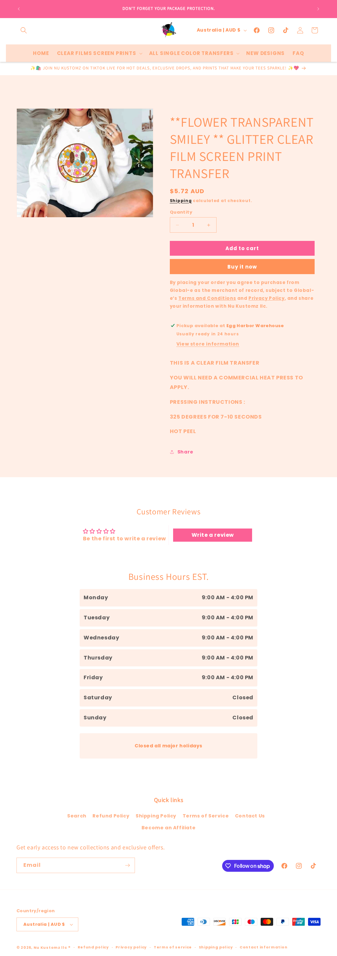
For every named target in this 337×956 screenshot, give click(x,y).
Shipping (181, 200)
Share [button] (185, 452)
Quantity (181, 212)
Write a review (213, 535)
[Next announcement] (318, 9)
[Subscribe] (127, 865)
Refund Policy (110, 816)
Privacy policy (131, 947)
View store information (207, 344)
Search (77, 816)
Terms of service (173, 947)
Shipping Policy (156, 816)
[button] (23, 30)
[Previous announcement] (19, 9)
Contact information (263, 947)
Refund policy (93, 947)
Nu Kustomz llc (50, 947)
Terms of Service (206, 816)
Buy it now (242, 266)
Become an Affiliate (168, 827)
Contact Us (250, 816)
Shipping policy (216, 947)
